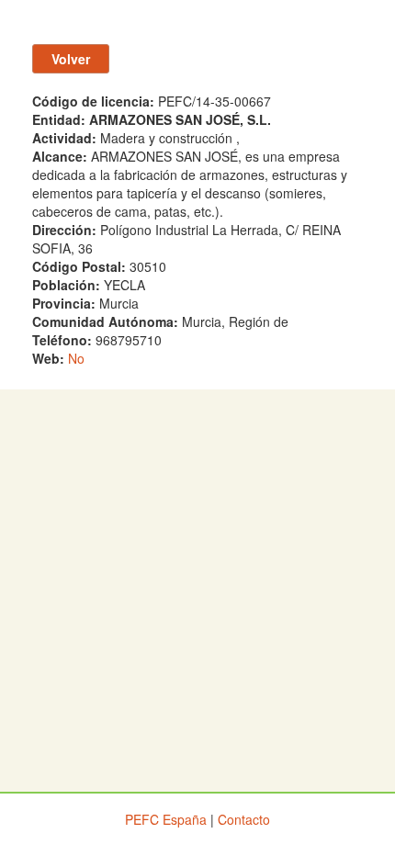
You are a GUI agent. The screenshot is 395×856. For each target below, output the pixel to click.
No (76, 358)
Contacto (244, 819)
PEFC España (166, 819)
